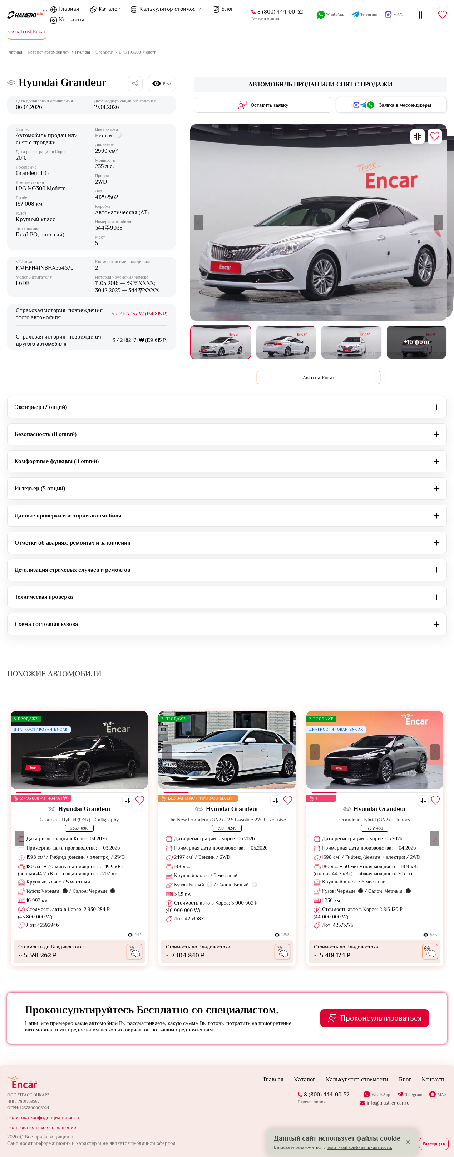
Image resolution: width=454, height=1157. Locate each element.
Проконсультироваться (381, 1017)
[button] (198, 222)
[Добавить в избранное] (435, 136)
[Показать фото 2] (286, 342)
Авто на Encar (319, 377)
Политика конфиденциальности (43, 1117)
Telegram (368, 14)
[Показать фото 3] (351, 342)
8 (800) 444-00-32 (280, 12)
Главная (69, 9)
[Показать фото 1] (220, 342)
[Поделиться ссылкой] (135, 83)
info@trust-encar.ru (388, 1103)
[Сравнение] (420, 15)
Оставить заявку (269, 105)
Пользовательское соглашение (41, 1127)
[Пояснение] (45, 10)
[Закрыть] (408, 1142)
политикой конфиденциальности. (359, 1147)
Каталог (109, 9)
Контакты (71, 19)
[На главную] (25, 15)
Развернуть (434, 1143)
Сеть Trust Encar (27, 31)
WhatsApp (335, 14)
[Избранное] (442, 15)
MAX (398, 14)
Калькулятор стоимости (170, 9)
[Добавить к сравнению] (417, 136)
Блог (227, 9)
